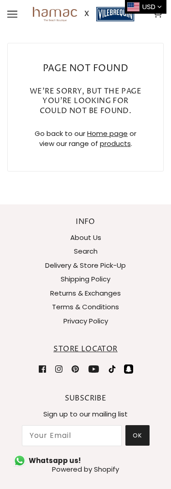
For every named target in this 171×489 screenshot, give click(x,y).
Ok (137, 435)
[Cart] (159, 14)
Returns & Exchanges (85, 293)
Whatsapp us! (55, 460)
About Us (85, 237)
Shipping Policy (85, 279)
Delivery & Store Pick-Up (85, 265)
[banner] (84, 13)
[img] (42, 369)
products (115, 143)
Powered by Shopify (85, 469)
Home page (107, 133)
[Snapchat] (128, 369)
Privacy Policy (85, 321)
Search (86, 251)
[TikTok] (112, 369)
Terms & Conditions (85, 307)
